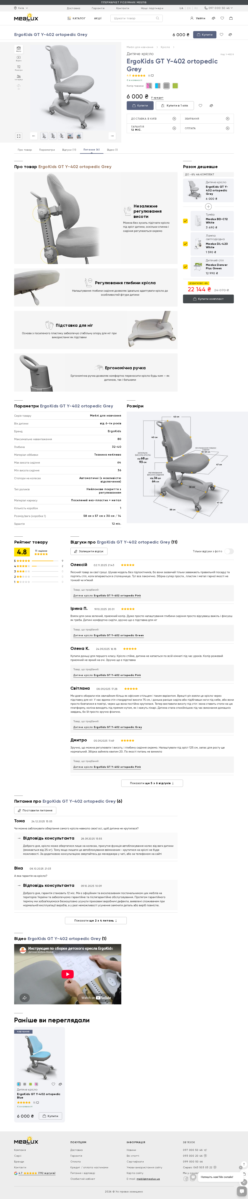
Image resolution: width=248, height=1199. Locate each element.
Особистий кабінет (82, 1178)
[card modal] (18, 136)
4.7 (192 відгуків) (37, 1173)
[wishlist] (222, 18)
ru (196, 8)
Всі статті (133, 1155)
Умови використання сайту (144, 1167)
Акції (98, 18)
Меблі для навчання (140, 47)
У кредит (157, 97)
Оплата (75, 1161)
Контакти (122, 8)
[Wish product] (200, 105)
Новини (131, 1149)
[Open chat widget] (242, 1191)
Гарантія (98, 8)
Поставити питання (37, 810)
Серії (17, 1155)
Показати (150, 783)
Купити (142, 105)
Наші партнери (152, 8)
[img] (39, 1058)
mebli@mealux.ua (148, 1178)
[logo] (26, 17)
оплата (190, 128)
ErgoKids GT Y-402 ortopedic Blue (38, 1095)
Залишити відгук (91, 551)
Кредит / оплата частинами (89, 1167)
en (189, 8)
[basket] (231, 18)
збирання (192, 118)
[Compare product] (211, 105)
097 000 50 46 (219, 8)
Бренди (19, 1161)
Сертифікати (135, 1161)
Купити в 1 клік (177, 105)
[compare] (213, 18)
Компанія (20, 1149)
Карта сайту (135, 1173)
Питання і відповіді (82, 1173)
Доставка (73, 8)
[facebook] (186, 1179)
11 (149, 75)
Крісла (166, 47)
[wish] (221, 34)
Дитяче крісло (107, 595)
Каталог (79, 18)
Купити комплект (211, 299)
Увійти (200, 18)
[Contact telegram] (205, 1150)
